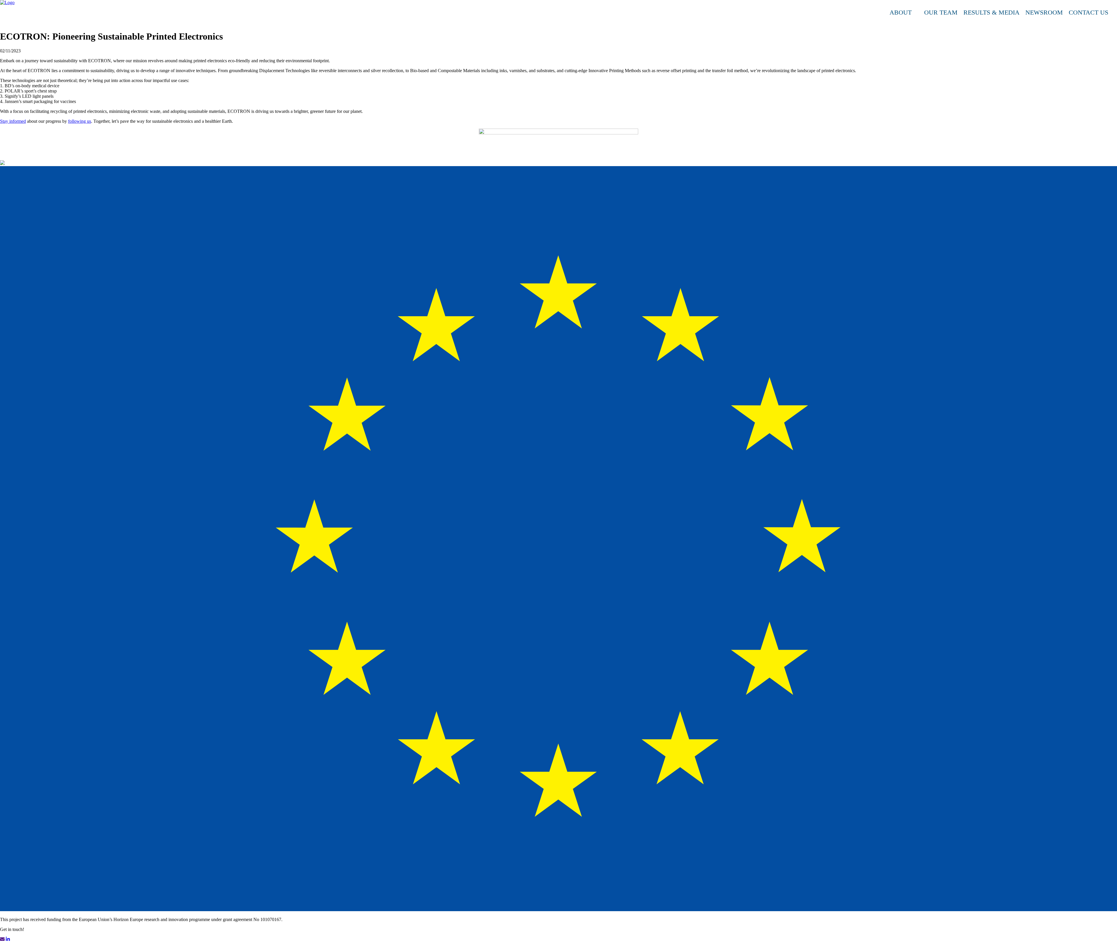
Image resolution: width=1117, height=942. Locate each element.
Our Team (941, 12)
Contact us (1088, 12)
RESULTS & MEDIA (991, 12)
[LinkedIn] (1114, 12)
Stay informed (13, 121)
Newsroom (1044, 12)
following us (79, 121)
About (901, 12)
